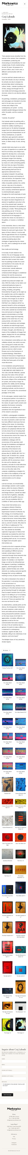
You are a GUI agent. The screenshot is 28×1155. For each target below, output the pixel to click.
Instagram (14, 1142)
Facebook (14, 1144)
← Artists (5, 12)
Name (3, 1058)
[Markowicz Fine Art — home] (10, 4)
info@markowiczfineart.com (14, 1120)
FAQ (14, 1136)
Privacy (14, 1138)
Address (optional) (7, 1076)
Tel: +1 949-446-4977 (14, 1128)
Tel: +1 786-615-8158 (14, 1118)
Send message (7, 1094)
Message (4, 1081)
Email (3, 1064)
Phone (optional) (7, 1070)
